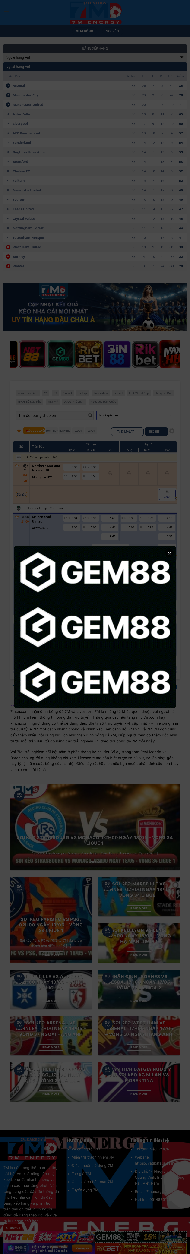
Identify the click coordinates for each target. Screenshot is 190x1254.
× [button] (169, 552)
